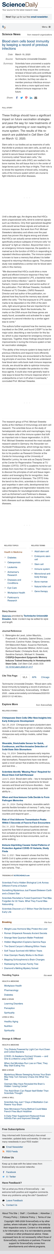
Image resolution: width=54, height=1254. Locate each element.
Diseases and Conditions (14, 581)
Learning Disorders (13, 1003)
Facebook (11, 1172)
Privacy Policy (10, 1217)
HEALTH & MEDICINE (10, 981)
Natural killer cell (42, 586)
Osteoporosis (13, 562)
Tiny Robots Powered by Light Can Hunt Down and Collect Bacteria (27, 1050)
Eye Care (12, 587)
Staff (22, 1213)
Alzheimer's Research (13, 573)
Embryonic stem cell (42, 558)
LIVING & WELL (8, 1017)
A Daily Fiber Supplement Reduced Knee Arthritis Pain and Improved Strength (24, 1117)
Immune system (42, 568)
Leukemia (12, 567)
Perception (9, 1008)
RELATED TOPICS (11, 545)
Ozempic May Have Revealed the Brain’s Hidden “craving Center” (24, 1085)
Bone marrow (41, 581)
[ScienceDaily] (20, 4)
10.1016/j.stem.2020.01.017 (19, 666)
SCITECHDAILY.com (22, 875)
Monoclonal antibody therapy (42, 575)
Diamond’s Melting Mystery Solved (21, 968)
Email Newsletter (14, 1146)
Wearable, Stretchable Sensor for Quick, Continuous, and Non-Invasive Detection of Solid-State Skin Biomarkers (24, 746)
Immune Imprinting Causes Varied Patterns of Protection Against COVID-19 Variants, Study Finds (26, 848)
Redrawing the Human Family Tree (21, 963)
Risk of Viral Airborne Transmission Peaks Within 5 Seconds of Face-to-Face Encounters (26, 821)
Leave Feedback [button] (14, 1200)
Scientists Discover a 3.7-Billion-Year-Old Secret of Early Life (27, 910)
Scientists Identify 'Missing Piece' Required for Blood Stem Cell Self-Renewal (26, 773)
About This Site (9, 1213)
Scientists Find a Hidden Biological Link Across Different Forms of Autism (25, 884)
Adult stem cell (41, 551)
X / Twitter (11, 1176)
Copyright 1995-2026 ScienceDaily (21, 1221)
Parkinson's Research (13, 599)
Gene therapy (41, 591)
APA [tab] (34, 677)
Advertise (45, 1213)
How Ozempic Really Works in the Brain (23, 955)
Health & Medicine (13, 552)
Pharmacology (11, 990)
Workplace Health (16, 592)
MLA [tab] (25, 677)
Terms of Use (44, 1217)
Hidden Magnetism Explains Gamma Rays (25, 941)
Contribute (32, 1213)
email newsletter (39, 16)
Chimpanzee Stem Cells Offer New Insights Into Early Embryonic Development (26, 719)
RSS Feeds (12, 1151)
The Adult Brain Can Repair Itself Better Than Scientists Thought (26, 1092)
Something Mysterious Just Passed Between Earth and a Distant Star (27, 892)
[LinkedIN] (31, 97)
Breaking (7, 922)
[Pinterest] (26, 97)
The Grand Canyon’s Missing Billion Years (25, 946)
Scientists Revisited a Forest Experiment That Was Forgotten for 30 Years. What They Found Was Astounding (27, 901)
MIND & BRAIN (8, 999)
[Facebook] (17, 97)
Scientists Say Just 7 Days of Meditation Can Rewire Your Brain (26, 1103)
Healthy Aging (11, 1021)
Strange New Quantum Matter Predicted (23, 937)
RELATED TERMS (38, 545)
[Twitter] (21, 97)
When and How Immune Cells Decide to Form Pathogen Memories (25, 799)
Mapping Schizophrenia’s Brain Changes (24, 959)
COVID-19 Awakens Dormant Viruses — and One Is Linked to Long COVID (26, 1057)
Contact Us (11, 1205)
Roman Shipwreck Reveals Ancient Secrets (25, 933)
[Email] (35, 97)
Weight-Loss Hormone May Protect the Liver (25, 928)
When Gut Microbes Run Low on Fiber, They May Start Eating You (26, 1064)
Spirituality (9, 1012)
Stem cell (39, 564)
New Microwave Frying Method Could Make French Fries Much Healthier (25, 1110)
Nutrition (8, 1026)
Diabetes (11, 557)
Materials (6, 615)
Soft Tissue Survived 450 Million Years (23, 950)
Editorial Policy (27, 1217)
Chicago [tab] (45, 677)
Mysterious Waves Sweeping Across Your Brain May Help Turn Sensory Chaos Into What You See (27, 1077)
